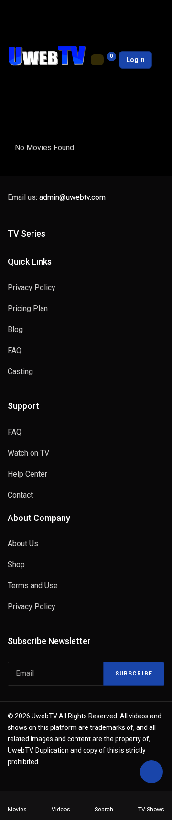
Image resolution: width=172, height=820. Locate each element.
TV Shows (151, 809)
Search (104, 809)
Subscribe (133, 673)
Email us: (57, 197)
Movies (17, 809)
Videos (61, 809)
